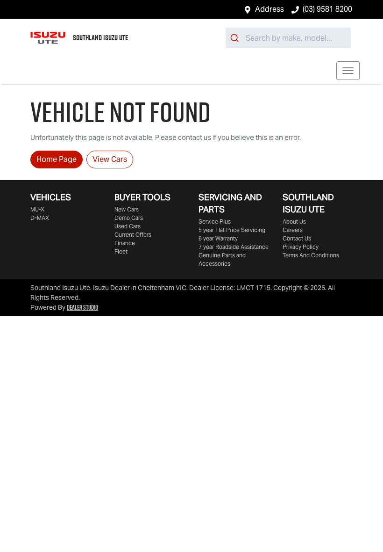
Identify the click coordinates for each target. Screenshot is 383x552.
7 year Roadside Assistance (234, 246)
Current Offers (132, 234)
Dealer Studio (82, 307)
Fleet (121, 251)
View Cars (109, 159)
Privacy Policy (301, 246)
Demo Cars (128, 217)
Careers (293, 229)
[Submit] (236, 38)
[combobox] (288, 38)
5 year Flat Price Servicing (232, 229)
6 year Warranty (218, 238)
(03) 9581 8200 (327, 9)
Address (269, 9)
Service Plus (215, 221)
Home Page (56, 159)
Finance (124, 243)
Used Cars (127, 226)
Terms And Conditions (311, 255)
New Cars (126, 209)
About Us (294, 221)
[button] (348, 70)
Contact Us (297, 238)
